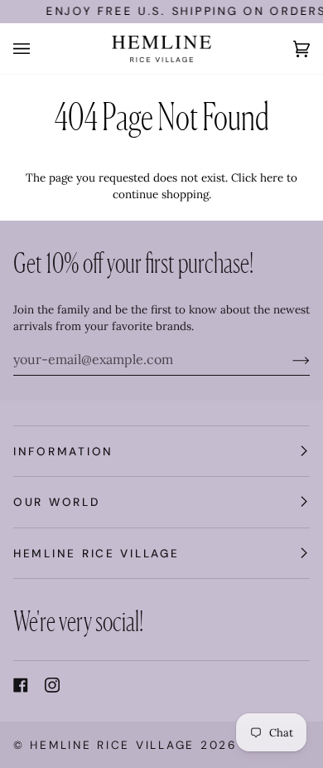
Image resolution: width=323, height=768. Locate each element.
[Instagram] (52, 685)
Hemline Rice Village (112, 744)
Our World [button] (56, 501)
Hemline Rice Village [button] (96, 553)
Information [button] (63, 451)
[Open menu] (38, 48)
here (271, 177)
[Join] (288, 359)
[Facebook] (20, 685)
